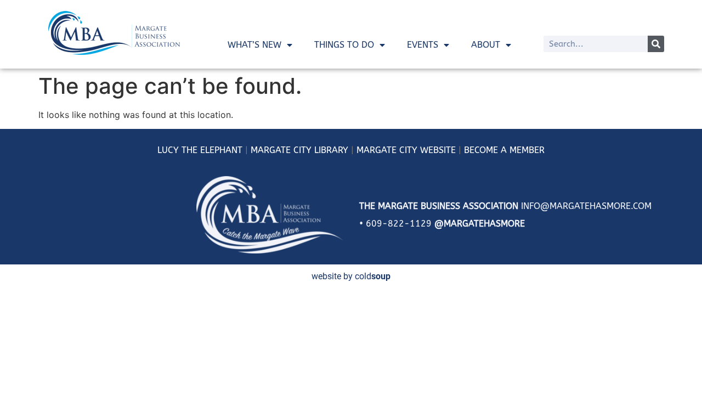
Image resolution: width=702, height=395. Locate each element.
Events (422, 45)
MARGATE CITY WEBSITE (406, 150)
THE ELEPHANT (210, 150)
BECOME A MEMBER (504, 150)
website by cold (351, 276)
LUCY (168, 150)
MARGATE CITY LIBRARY (299, 150)
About (485, 45)
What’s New (254, 45)
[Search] (656, 44)
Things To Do (344, 45)
